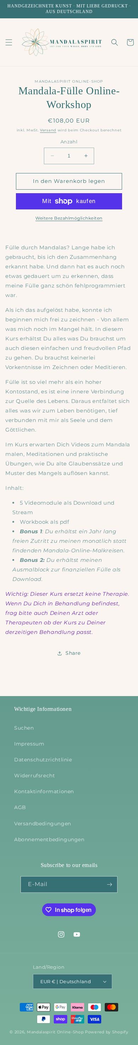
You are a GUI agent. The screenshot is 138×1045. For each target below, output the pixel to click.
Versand (48, 130)
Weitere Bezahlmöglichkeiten (69, 218)
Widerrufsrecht (34, 775)
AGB (20, 807)
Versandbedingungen (42, 823)
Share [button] (73, 653)
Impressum (29, 744)
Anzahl (69, 141)
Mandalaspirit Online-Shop (55, 1031)
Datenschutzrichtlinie (43, 759)
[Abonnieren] (109, 884)
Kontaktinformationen (44, 791)
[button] (9, 42)
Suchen (24, 728)
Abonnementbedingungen (49, 839)
